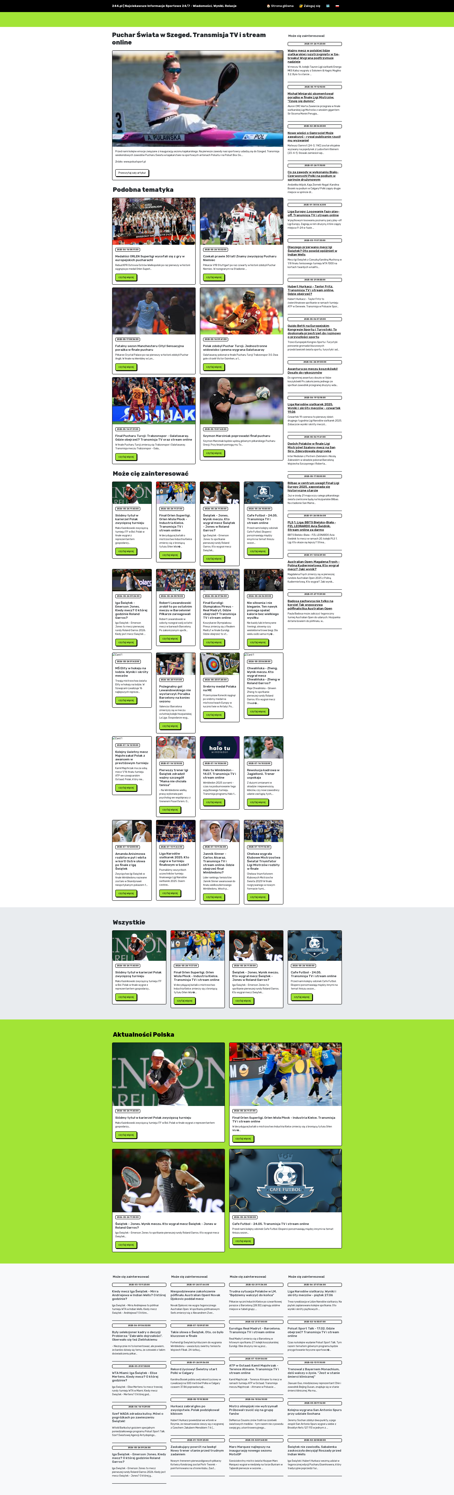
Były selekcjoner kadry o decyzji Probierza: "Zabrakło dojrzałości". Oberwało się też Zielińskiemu (137, 1335)
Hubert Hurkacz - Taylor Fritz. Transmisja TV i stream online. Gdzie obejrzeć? (311, 290)
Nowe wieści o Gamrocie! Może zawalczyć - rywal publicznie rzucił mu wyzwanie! (314, 136)
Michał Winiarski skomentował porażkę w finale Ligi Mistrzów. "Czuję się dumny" (311, 97)
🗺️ (328, 6)
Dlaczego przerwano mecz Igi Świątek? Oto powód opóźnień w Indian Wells (312, 250)
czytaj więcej (126, 277)
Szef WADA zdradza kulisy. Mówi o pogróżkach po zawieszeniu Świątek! (137, 1417)
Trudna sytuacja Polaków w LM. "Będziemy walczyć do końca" (252, 1293)
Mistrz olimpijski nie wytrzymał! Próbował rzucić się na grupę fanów (253, 1409)
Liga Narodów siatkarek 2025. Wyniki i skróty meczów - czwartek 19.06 (314, 408)
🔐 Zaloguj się (309, 6)
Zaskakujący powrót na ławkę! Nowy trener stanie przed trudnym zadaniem (197, 1450)
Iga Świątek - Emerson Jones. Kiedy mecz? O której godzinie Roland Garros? (139, 1457)
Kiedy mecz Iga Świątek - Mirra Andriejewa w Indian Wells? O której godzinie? (139, 1295)
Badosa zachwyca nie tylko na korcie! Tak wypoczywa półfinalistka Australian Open (310, 604)
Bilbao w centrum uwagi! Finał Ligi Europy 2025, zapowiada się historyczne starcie (313, 486)
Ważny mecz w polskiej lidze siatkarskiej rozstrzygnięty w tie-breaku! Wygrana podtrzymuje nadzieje (313, 56)
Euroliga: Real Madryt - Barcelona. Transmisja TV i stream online (254, 1330)
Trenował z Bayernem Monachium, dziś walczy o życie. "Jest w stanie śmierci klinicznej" (314, 1372)
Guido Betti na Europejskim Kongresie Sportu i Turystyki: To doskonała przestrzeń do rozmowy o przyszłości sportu (314, 331)
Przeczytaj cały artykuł (132, 172)
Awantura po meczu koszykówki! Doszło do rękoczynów (313, 370)
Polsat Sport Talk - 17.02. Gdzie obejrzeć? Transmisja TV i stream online (313, 1332)
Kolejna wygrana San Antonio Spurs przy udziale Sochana (315, 1411)
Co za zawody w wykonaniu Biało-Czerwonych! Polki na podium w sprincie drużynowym (313, 175)
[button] (337, 6)
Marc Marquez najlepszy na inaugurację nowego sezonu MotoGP (250, 1450)
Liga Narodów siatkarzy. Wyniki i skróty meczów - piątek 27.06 (312, 1293)
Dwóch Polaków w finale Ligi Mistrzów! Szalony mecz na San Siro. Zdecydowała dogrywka (311, 447)
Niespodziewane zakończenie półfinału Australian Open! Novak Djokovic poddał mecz (195, 1295)
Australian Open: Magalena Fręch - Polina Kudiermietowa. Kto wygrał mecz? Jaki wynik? (314, 565)
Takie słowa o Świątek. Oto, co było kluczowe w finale (197, 1334)
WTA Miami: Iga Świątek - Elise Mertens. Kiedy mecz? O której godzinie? (135, 1376)
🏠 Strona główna (280, 6)
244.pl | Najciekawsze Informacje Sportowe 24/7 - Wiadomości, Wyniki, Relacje (174, 6)
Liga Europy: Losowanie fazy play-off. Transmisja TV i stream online (313, 213)
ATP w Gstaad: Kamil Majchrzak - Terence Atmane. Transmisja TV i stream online (254, 1369)
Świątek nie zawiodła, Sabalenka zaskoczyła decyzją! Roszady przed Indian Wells (314, 1450)
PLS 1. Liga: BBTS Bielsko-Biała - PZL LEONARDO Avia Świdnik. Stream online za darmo (312, 526)
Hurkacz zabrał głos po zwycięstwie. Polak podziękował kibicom (195, 1409)
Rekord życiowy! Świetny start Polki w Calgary (194, 1371)
